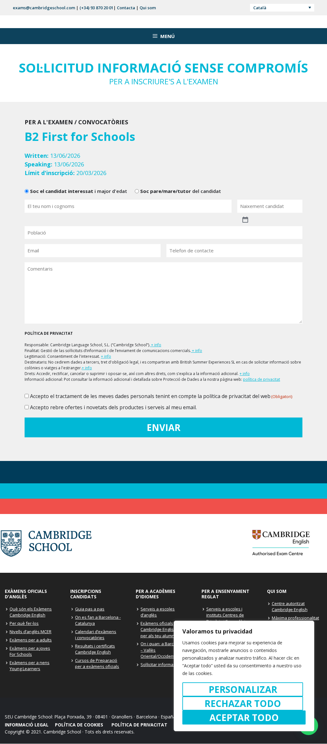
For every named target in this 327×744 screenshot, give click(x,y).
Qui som (148, 8)
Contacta (126, 8)
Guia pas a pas (89, 609)
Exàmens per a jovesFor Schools (30, 651)
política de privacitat (261, 379)
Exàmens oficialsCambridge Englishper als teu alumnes (160, 629)
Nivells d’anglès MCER (30, 631)
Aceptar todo (244, 717)
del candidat (180, 191)
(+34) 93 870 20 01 (96, 8)
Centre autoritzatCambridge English (290, 607)
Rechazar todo (242, 703)
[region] (244, 676)
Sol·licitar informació (160, 664)
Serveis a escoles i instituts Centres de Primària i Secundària (227, 615)
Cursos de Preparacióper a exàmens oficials (97, 663)
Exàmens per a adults (31, 640)
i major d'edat (78, 191)
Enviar (163, 427)
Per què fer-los (24, 623)
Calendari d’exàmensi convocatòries (95, 635)
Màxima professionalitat (295, 618)
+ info (155, 345)
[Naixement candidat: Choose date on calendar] (271, 217)
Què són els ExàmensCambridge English (31, 612)
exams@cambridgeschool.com (44, 8)
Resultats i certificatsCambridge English (95, 649)
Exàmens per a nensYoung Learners (29, 666)
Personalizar (243, 689)
